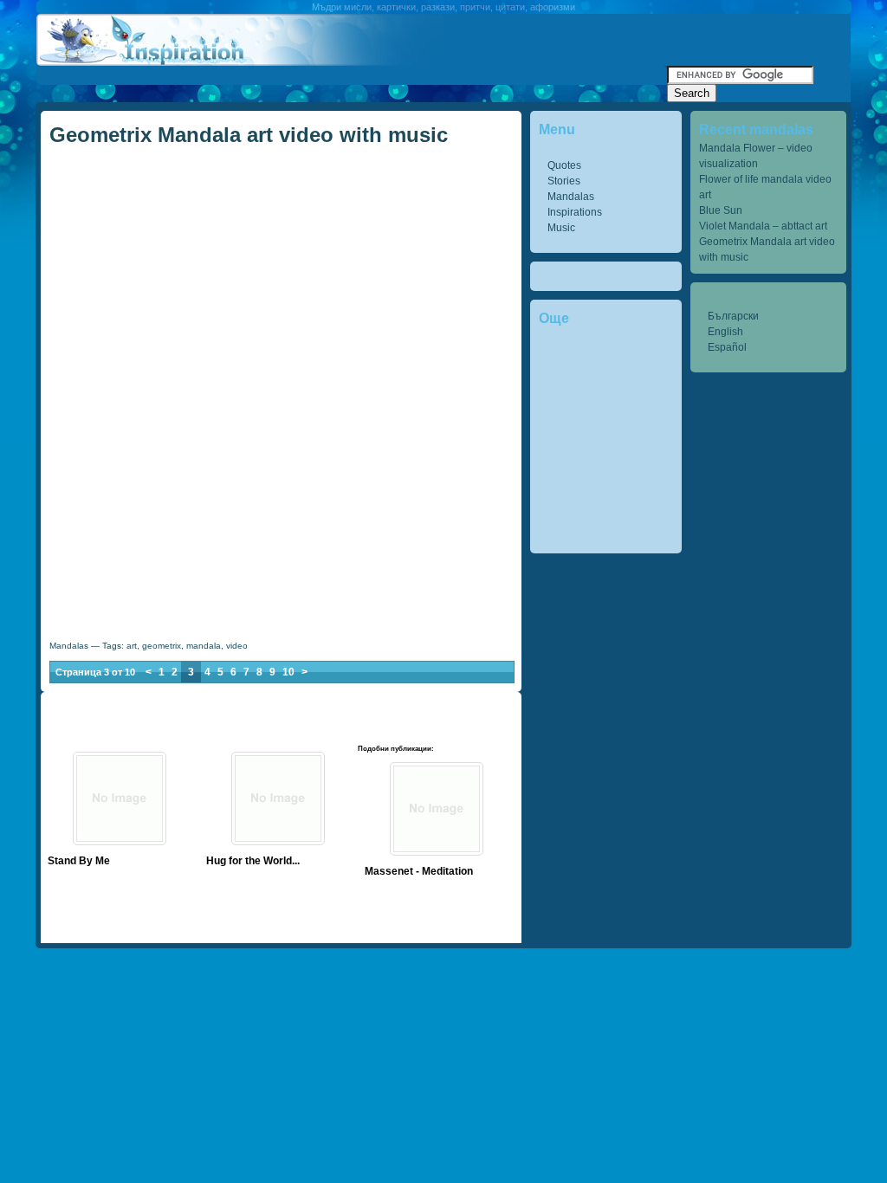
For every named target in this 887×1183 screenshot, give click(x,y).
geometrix (161, 645)
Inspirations (574, 212)
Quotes (564, 165)
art (131, 645)
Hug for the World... (253, 861)
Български (733, 316)
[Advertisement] (351, 72)
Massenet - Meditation (419, 871)
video (237, 645)
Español (727, 347)
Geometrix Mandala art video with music (248, 134)
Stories (563, 181)
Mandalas (570, 197)
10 (288, 672)
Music (561, 228)
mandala (203, 645)
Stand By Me (79, 861)
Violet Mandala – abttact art (763, 226)
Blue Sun (720, 210)
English (725, 332)
